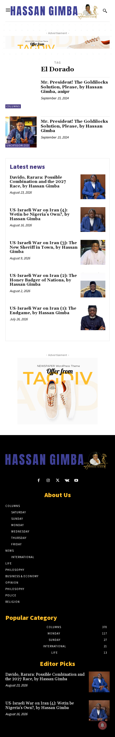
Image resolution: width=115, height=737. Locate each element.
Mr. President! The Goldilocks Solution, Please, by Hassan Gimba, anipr (74, 87)
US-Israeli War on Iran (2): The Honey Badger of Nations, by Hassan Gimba (43, 280)
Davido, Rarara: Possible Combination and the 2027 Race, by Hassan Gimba (38, 182)
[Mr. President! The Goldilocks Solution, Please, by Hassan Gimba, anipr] (21, 92)
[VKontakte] (67, 480)
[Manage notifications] (102, 725)
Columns (13, 106)
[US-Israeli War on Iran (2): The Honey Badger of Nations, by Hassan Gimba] (92, 285)
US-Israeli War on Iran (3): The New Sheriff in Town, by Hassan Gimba (44, 247)
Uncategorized (17, 145)
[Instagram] (48, 480)
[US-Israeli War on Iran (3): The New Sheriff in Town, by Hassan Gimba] (92, 252)
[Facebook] (38, 480)
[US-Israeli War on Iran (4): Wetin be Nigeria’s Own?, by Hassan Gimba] (92, 219)
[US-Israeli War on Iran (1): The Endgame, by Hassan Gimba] (92, 317)
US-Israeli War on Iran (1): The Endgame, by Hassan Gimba (43, 311)
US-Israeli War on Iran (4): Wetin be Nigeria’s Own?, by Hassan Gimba (40, 215)
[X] (57, 480)
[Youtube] (76, 480)
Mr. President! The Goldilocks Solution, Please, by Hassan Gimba (74, 126)
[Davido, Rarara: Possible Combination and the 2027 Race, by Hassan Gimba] (92, 186)
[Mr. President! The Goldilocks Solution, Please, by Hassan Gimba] (21, 132)
